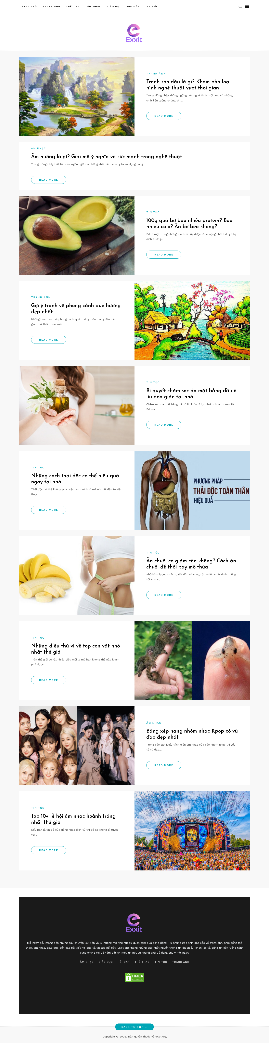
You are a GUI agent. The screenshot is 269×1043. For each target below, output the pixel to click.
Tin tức (151, 6)
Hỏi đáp (133, 6)
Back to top (132, 1026)
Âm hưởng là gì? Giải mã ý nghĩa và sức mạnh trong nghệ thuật (106, 157)
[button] (240, 6)
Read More (163, 115)
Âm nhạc (94, 6)
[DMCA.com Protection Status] (134, 977)
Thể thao (74, 6)
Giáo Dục (114, 6)
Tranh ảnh (51, 6)
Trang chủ (28, 6)
